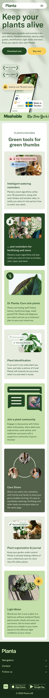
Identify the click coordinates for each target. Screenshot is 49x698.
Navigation (8, 660)
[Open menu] (41, 6)
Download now (14, 51)
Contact (6, 665)
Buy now (37, 51)
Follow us (7, 671)
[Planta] (11, 5)
